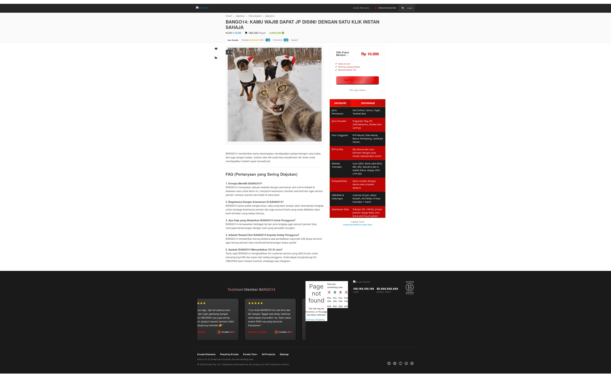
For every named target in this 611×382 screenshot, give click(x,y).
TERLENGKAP (255, 16)
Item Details (233, 40)
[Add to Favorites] (216, 49)
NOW (238, 33)
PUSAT (229, 16)
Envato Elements (206, 354)
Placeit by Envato (229, 354)
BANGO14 (269, 16)
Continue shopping (315, 319)
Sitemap (284, 354)
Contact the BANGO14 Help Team (357, 224)
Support (294, 39)
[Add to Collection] (216, 58)
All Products (268, 354)
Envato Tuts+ (250, 354)
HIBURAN (240, 16)
